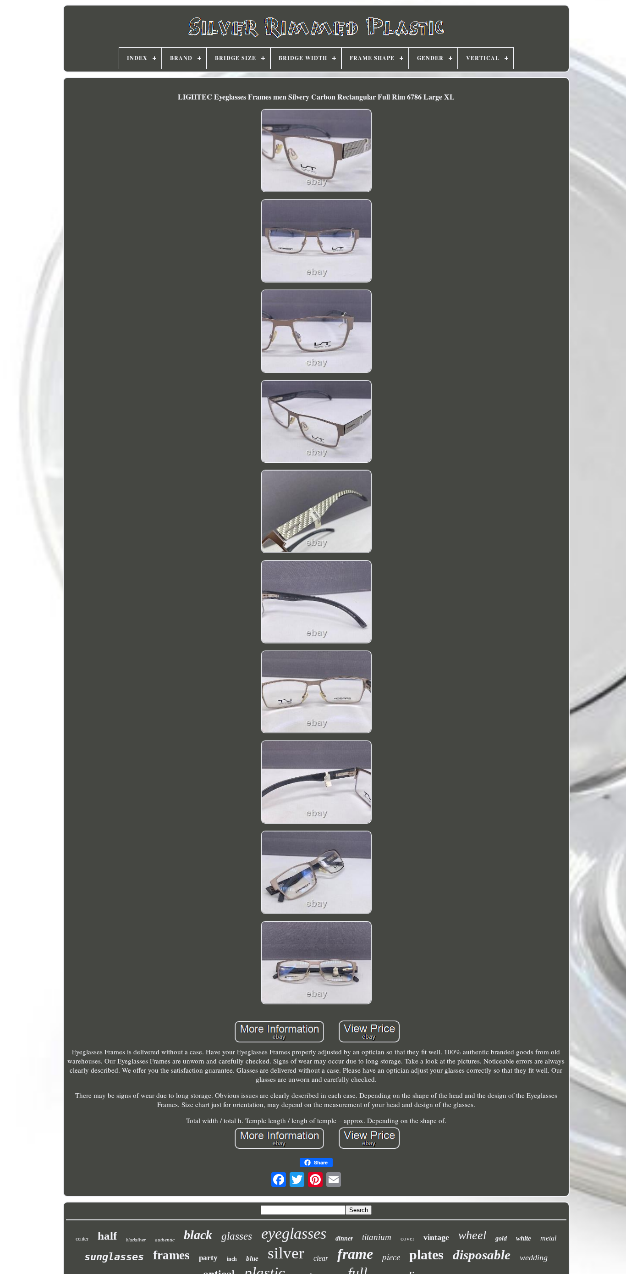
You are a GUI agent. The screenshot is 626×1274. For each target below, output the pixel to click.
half (107, 1236)
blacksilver (136, 1239)
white (523, 1238)
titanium (376, 1237)
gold (501, 1238)
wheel (472, 1235)
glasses (236, 1236)
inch (232, 1259)
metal (548, 1238)
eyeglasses (293, 1233)
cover (407, 1238)
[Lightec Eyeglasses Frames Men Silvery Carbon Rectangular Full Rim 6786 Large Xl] (316, 151)
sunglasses (114, 1257)
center (82, 1238)
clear (320, 1258)
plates (426, 1254)
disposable (482, 1254)
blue (252, 1258)
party (208, 1257)
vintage (436, 1237)
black (198, 1235)
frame (355, 1254)
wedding (534, 1257)
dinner (344, 1238)
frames (171, 1255)
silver (286, 1253)
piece (391, 1257)
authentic (165, 1239)
